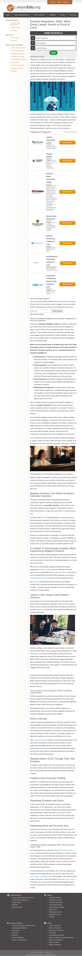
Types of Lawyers (17, 907)
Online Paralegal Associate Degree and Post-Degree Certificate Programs (51, 226)
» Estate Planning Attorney (18, 48)
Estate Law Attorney (55, 897)
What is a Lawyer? (54, 942)
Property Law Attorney (55, 912)
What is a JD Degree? (55, 928)
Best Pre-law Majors (18, 937)
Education (15, 905)
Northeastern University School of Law (51, 261)
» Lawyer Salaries (15, 27)
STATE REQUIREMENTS (22, 15)
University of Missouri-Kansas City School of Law (51, 281)
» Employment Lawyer (16, 68)
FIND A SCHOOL (39, 15)
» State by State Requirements (15, 24)
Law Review (52, 932)
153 (44, 517)
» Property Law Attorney (17, 65)
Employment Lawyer (55, 914)
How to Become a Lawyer (37, 952)
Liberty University (50, 138)
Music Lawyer (53, 909)
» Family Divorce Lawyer (17, 50)
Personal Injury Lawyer (55, 905)
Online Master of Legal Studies (51, 249)
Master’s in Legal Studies (19, 940)
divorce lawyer (46, 569)
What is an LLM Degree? (56, 940)
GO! (53, 52)
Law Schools (15, 930)
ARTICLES (73, 15)
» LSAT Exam (14, 37)
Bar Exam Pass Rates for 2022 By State (23, 925)
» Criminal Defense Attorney (18, 59)
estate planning (39, 740)
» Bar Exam (13, 40)
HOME (8, 15)
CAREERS (52, 15)
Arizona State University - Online (51, 178)
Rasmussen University (51, 217)
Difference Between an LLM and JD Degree (61, 937)
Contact (65, 2)
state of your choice (68, 879)
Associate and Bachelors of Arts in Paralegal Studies (51, 147)
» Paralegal (13, 71)
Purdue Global (49, 155)
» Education (13, 30)
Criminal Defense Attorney (56, 907)
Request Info (67, 142)
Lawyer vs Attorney (54, 925)
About (59, 2)
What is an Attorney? (55, 944)
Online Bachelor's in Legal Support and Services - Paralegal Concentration (51, 164)
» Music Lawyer (14, 62)
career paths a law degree (39, 876)
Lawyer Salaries (16, 902)
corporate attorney (61, 572)
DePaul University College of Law (50, 240)
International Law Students (56, 935)
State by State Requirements (20, 900)
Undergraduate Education (19, 928)
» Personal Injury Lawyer (17, 56)
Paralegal (51, 917)
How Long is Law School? (56, 930)
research (36, 582)
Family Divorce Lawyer (55, 900)
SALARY (62, 15)
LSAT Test (15, 932)
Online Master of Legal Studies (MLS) (51, 269)
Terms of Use (48, 952)
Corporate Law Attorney (56, 902)
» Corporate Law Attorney (17, 53)
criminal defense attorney (39, 578)
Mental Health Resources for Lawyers (23, 897)
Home (53, 2)
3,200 (40, 653)
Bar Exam (15, 935)
